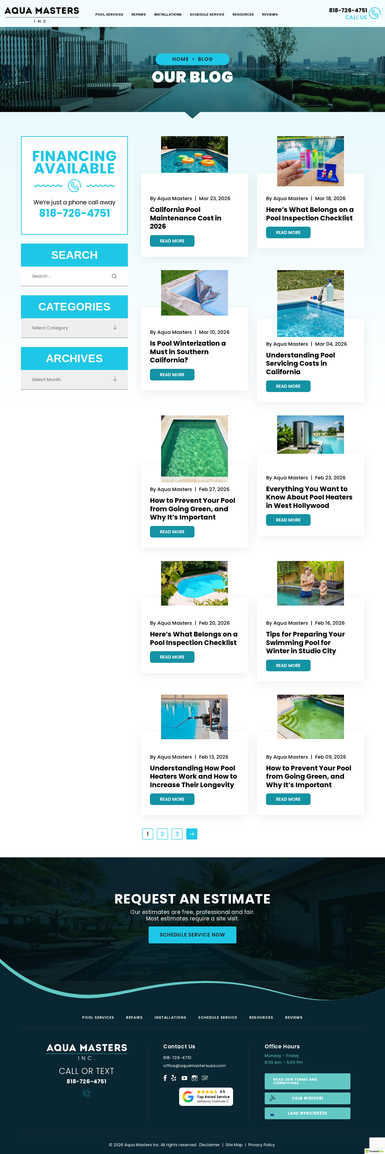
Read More (172, 241)
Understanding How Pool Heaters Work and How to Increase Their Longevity (193, 776)
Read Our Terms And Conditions (295, 1081)
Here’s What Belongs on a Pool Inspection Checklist (310, 214)
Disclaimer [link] (209, 1145)
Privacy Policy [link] (261, 1145)
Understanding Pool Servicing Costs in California (300, 363)
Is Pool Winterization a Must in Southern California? (188, 352)
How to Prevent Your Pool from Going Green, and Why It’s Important (192, 509)
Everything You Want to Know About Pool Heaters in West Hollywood (309, 497)
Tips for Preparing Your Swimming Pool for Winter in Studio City (305, 642)
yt (184, 1077)
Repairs (138, 14)
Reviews (270, 14)
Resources (243, 14)
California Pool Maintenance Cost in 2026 (185, 218)
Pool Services (109, 14)
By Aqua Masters (171, 198)
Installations (168, 14)
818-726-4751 (348, 10)
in (194, 1077)
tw (174, 1077)
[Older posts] (191, 834)
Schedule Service (207, 14)
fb (165, 1077)
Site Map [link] (234, 1145)
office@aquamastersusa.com (194, 1065)
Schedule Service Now (192, 934)
